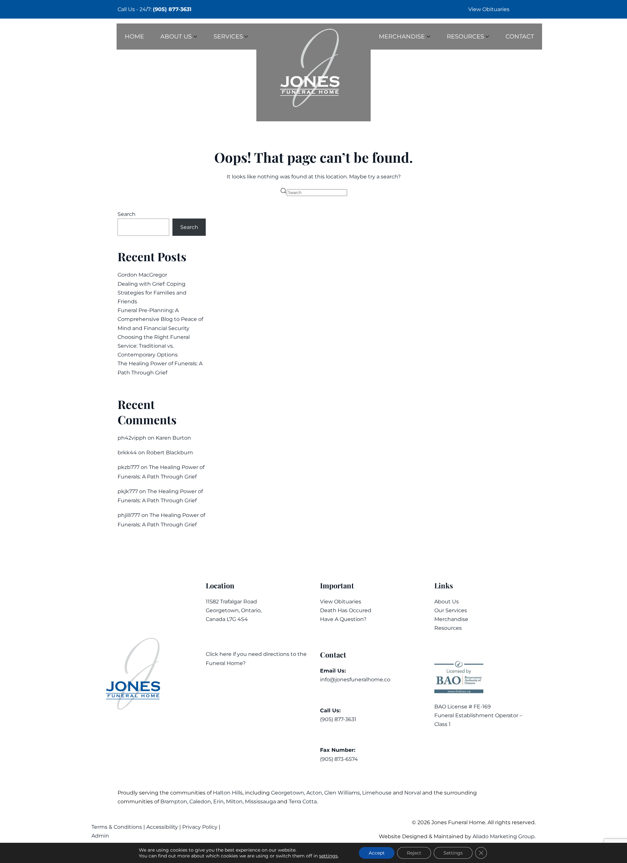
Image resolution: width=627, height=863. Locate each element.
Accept (377, 853)
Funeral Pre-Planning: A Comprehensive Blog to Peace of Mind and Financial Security (160, 319)
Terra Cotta (303, 801)
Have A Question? (343, 619)
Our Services (450, 610)
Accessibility (162, 827)
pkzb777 (128, 467)
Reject (414, 853)
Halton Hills (228, 793)
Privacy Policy (199, 827)
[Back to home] (313, 72)
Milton (234, 801)
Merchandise (451, 619)
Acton (314, 793)
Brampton (173, 801)
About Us (446, 601)
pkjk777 (128, 491)
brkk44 (127, 452)
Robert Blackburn (169, 452)
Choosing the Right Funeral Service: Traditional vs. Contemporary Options (154, 346)
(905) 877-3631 (172, 9)
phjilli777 (129, 515)
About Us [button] (176, 36)
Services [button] (228, 36)
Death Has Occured (345, 610)
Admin (100, 836)
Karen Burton (173, 438)
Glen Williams (342, 793)
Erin (218, 801)
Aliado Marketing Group (504, 836)
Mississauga (260, 801)
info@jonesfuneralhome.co (355, 679)
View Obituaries (488, 9)
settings (328, 856)
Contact (520, 36)
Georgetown (287, 793)
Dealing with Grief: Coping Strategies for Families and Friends (152, 293)
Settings (453, 853)
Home (134, 36)
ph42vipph (132, 438)
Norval (412, 793)
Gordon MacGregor (142, 275)
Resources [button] (465, 36)
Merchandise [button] (402, 36)
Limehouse (377, 793)
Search (127, 214)
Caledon (200, 801)
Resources (448, 628)
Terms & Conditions (117, 827)
